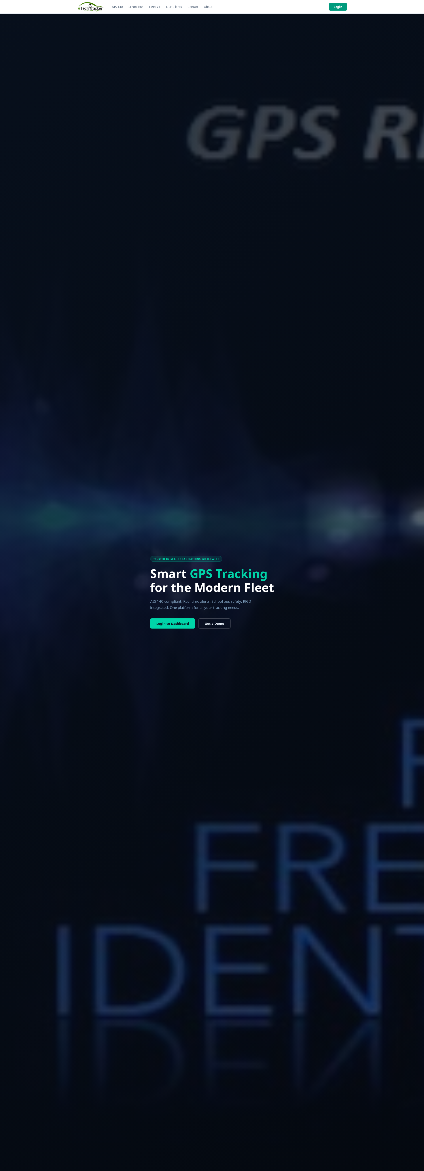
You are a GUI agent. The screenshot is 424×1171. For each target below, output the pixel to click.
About (208, 7)
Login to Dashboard (172, 623)
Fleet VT (154, 7)
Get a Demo (214, 623)
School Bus (136, 7)
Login (338, 7)
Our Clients (174, 7)
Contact (192, 7)
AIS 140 (117, 7)
